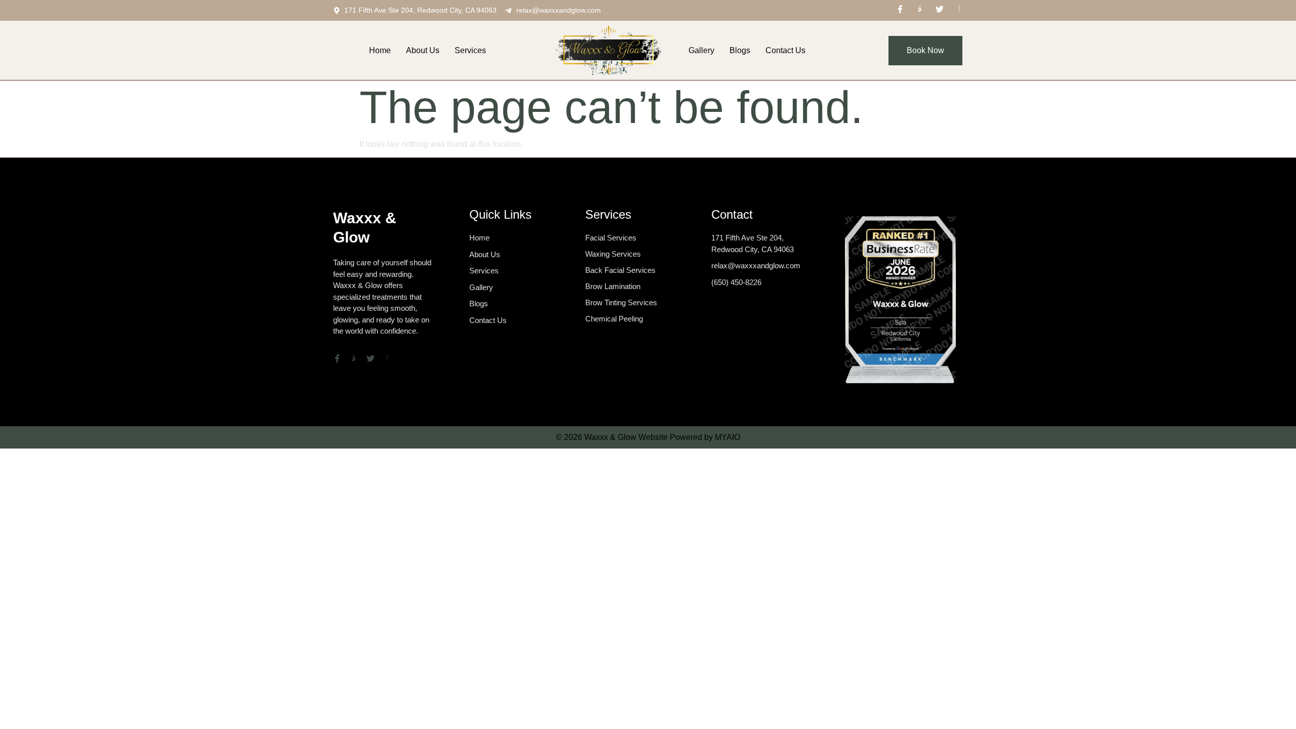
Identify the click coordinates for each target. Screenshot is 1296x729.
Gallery (701, 50)
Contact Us (785, 50)
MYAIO (727, 437)
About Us (422, 50)
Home (380, 50)
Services (470, 50)
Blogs (740, 50)
